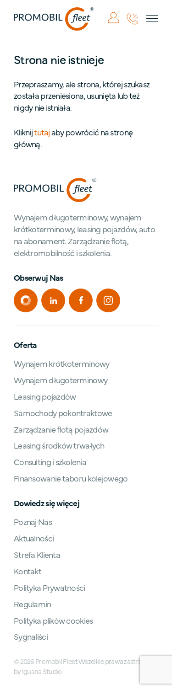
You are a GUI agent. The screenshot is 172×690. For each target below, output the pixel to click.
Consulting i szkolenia (50, 461)
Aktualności (34, 538)
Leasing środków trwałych (59, 445)
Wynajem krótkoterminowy (61, 363)
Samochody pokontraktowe (63, 412)
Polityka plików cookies (53, 620)
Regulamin (32, 604)
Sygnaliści (31, 636)
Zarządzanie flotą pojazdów (61, 429)
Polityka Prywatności (49, 587)
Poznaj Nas (33, 521)
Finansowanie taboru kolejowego (71, 478)
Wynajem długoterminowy (60, 379)
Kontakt (27, 571)
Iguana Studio (42, 671)
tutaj (42, 132)
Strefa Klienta (37, 554)
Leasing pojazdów (45, 396)
